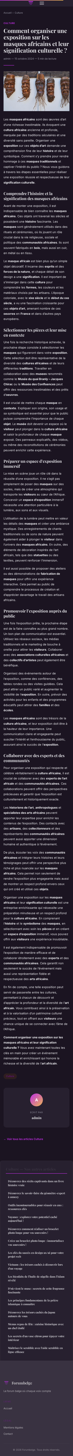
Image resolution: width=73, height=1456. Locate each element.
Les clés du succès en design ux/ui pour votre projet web (36, 1254)
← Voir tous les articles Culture (23, 1139)
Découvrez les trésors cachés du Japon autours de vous (31, 1314)
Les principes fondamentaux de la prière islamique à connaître (33, 1302)
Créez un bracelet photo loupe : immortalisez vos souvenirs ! (36, 1242)
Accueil (8, 12)
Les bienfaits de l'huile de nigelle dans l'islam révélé (36, 1278)
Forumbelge (22, 1382)
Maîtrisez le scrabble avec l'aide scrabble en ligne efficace (35, 1349)
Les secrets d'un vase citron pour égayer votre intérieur (36, 1338)
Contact (8, 1433)
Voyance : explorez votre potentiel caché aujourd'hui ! (32, 1218)
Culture (19, 12)
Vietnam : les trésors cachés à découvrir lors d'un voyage (35, 1266)
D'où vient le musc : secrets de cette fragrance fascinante (36, 1290)
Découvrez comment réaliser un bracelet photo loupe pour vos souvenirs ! (33, 1230)
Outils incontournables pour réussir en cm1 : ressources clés (35, 1207)
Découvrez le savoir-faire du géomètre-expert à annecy (36, 1195)
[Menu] (41, 3)
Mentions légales (13, 1427)
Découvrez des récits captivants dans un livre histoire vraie (36, 1183)
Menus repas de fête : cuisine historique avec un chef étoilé (36, 1326)
